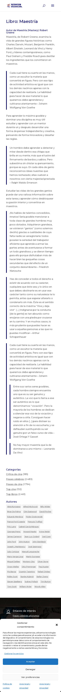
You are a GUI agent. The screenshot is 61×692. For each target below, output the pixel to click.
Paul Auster (44, 567)
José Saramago (34, 547)
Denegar (30, 669)
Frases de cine (14, 484)
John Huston (24, 542)
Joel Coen (46, 537)
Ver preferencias (30, 677)
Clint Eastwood (30, 512)
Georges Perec (14, 532)
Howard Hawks (29, 532)
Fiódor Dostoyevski (34, 517)
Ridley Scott (12, 577)
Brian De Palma (14, 512)
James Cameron (14, 537)
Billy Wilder (45, 507)
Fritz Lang (11, 527)
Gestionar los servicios (14, 654)
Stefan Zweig (42, 577)
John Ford (11, 542)
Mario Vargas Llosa (15, 557)
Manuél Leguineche (30, 552)
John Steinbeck (39, 542)
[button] (56, 624)
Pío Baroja (11, 572)
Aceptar (30, 661)
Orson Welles (13, 567)
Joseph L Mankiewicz (16, 547)
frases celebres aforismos (26, 616)
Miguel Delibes (13, 562)
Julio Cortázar (13, 552)
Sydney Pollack (31, 582)
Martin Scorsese (33, 557)
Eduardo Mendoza (15, 517)
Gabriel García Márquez (29, 527)
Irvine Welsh (44, 532)
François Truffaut (35, 522)
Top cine (11, 489)
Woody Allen (40, 586)
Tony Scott (12, 586)
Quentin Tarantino (27, 572)
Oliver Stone (43, 562)
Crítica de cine (14, 474)
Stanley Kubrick (27, 577)
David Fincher (45, 512)
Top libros (12, 494)
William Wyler (25, 586)
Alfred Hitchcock (30, 507)
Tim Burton (46, 582)
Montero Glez (29, 562)
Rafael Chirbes (44, 572)
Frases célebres (15, 479)
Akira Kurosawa (13, 507)
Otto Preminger (29, 567)
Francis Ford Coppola (16, 522)
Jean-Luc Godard (31, 537)
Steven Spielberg (14, 582)
